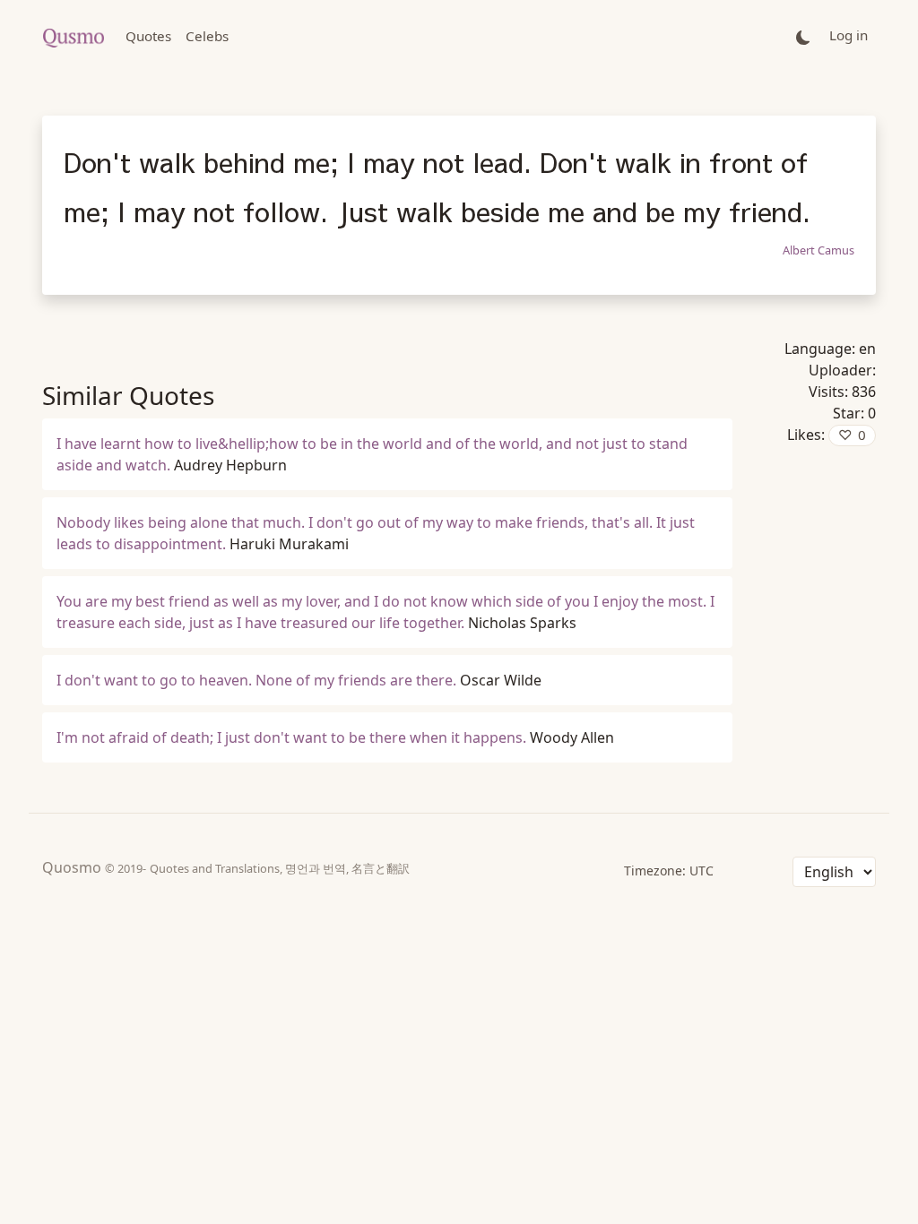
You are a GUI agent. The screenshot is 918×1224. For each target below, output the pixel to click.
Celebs (207, 36)
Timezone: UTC (669, 870)
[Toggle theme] (803, 36)
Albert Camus (818, 250)
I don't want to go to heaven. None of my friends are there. (256, 680)
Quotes (148, 36)
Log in (848, 35)
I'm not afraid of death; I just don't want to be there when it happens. (291, 737)
